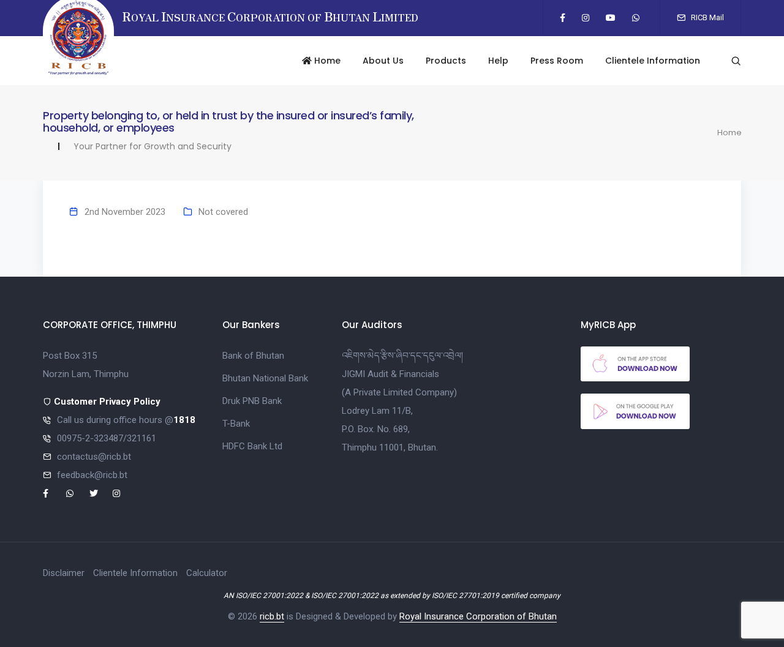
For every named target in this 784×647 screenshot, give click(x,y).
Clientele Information (652, 60)
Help (498, 60)
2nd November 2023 (125, 211)
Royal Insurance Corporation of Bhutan (478, 616)
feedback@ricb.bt (92, 475)
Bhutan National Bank (265, 378)
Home (326, 60)
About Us (383, 60)
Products (446, 60)
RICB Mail (706, 17)
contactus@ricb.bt (94, 456)
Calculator (206, 572)
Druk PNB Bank (252, 400)
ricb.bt (272, 616)
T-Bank (236, 423)
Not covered (223, 211)
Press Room (556, 60)
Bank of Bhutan (253, 355)
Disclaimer (64, 572)
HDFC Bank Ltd (252, 446)
